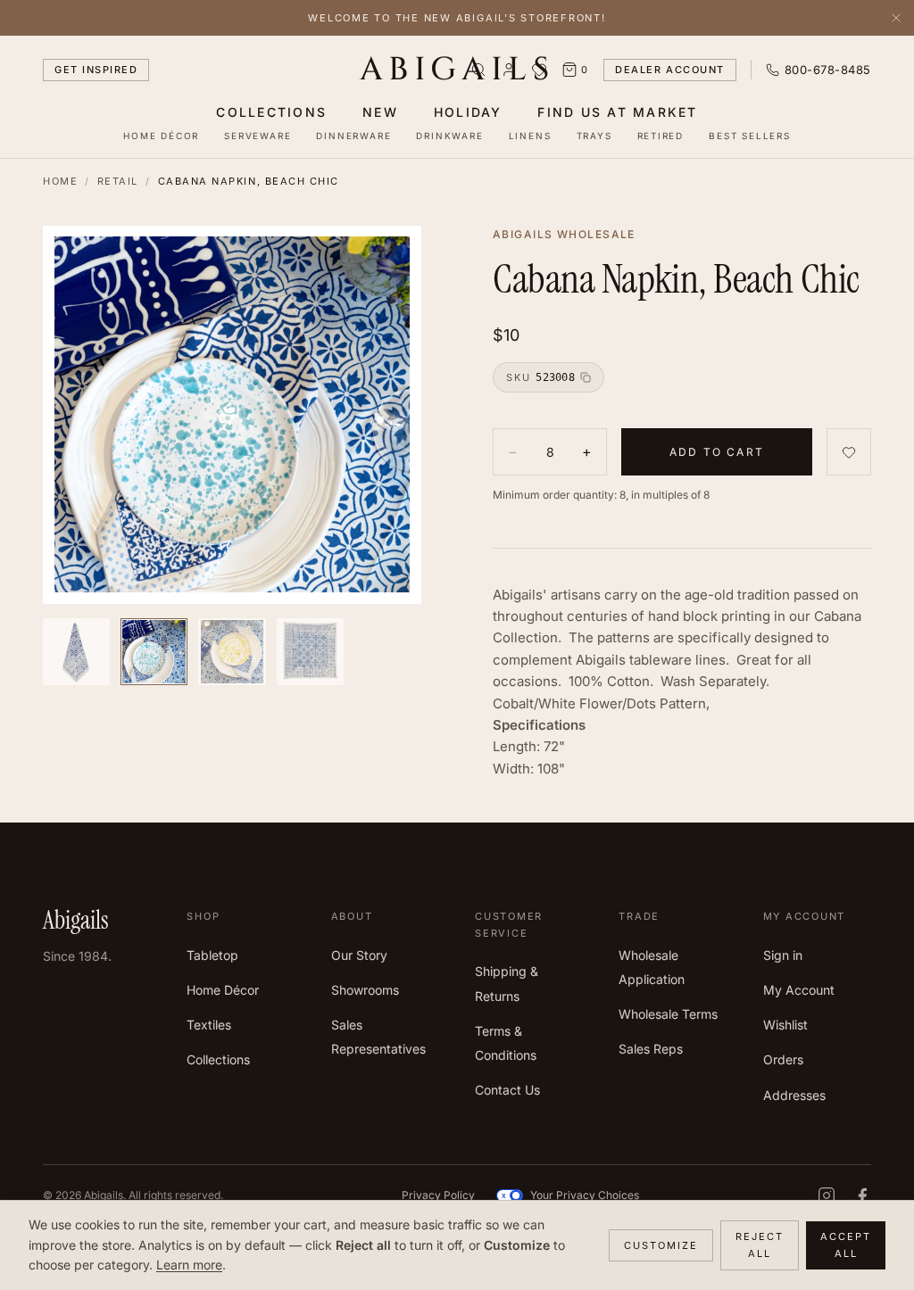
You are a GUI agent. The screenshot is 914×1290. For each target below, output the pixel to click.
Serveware (257, 135)
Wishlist (785, 1024)
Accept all (845, 1245)
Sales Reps (651, 1048)
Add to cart (716, 452)
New (380, 112)
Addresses (794, 1095)
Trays (594, 135)
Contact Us (507, 1089)
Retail (117, 181)
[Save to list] (849, 451)
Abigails (457, 70)
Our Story (359, 955)
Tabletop (212, 955)
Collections (271, 112)
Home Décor (161, 135)
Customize (661, 1245)
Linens (530, 135)
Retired (661, 135)
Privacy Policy (438, 1195)
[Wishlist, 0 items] (539, 70)
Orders (783, 1059)
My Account (799, 989)
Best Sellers (750, 135)
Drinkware (449, 135)
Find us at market (617, 112)
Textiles (209, 1024)
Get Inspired (95, 69)
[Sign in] (509, 70)
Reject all (759, 1245)
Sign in (782, 955)
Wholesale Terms (668, 1013)
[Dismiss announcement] (896, 18)
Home (60, 181)
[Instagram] (826, 1195)
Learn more (189, 1264)
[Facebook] (862, 1195)
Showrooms (365, 989)
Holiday (468, 112)
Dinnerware (353, 135)
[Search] (478, 70)
